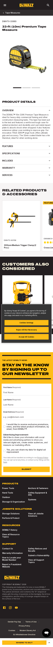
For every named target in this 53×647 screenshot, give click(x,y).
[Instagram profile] (10, 607)
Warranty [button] (8, 167)
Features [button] (7, 146)
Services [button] (7, 175)
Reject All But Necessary (26, 330)
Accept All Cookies (26, 337)
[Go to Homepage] (26, 5)
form (5, 462)
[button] (49, 642)
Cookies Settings (26, 323)
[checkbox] (4, 426)
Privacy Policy (42, 458)
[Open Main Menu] (5, 5)
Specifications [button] (11, 153)
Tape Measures (12, 13)
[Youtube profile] (16, 607)
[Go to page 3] (36, 87)
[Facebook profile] (4, 607)
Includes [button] (7, 160)
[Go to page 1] (17, 87)
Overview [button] (8, 110)
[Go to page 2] (26, 87)
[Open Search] (48, 5)
